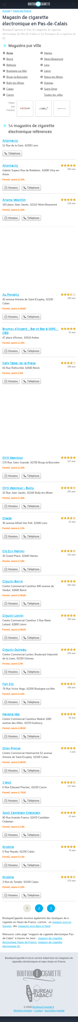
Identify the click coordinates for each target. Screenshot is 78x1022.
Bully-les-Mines (15, 82)
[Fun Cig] (39, 689)
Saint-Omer (50, 88)
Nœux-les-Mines (53, 76)
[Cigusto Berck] (39, 588)
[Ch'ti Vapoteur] (39, 463)
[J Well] (39, 787)
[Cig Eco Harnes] (39, 556)
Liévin (47, 71)
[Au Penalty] (39, 302)
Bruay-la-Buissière (17, 76)
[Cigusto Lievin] (39, 623)
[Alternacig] (39, 143)
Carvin (10, 94)
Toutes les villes (53, 94)
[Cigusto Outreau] (39, 657)
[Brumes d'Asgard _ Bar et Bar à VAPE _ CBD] (39, 336)
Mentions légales (23, 1010)
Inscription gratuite (55, 1010)
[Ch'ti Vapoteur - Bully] (39, 493)
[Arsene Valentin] (39, 205)
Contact (38, 1010)
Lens (47, 65)
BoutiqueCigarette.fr (43, 1007)
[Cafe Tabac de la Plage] (39, 368)
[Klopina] (39, 852)
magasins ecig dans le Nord (34, 926)
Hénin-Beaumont (53, 59)
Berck (9, 59)
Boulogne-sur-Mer (16, 71)
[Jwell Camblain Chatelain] (39, 820)
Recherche (73, 4)
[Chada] (39, 523)
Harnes (48, 53)
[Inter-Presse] (39, 755)
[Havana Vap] (39, 721)
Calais (10, 88)
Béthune (11, 65)
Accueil (4, 4)
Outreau (48, 82)
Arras (9, 53)
